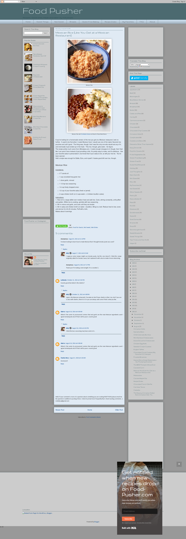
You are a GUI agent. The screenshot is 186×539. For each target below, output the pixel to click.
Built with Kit (129, 528)
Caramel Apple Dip (140, 378)
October (137, 320)
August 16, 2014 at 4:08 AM (74, 343)
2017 (133, 290)
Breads (73, 22)
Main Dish (133, 175)
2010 (133, 311)
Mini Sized (133, 178)
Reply (62, 245)
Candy (132, 117)
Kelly (67, 253)
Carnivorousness (136, 120)
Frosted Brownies (140, 357)
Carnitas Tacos (139, 387)
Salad (132, 216)
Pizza (131, 202)
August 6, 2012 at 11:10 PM (77, 239)
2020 (133, 281)
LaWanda (64, 280)
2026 (133, 263)
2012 (133, 305)
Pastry (132, 195)
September (138, 323)
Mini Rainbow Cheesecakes (143, 337)
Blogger (96, 522)
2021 (133, 278)
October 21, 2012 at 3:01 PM (75, 280)
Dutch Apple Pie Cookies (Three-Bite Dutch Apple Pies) (40, 97)
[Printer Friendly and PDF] (62, 226)
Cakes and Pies (135, 113)
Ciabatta (137, 390)
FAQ (142, 22)
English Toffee (139, 349)
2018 (133, 287)
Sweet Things (42, 22)
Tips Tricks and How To (138, 240)
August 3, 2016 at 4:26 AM (78, 358)
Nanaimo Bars (139, 332)
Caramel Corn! (139, 367)
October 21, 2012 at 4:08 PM (80, 294)
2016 (133, 293)
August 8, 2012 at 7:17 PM (82, 265)
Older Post (119, 410)
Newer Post (60, 410)
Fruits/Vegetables (136, 154)
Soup (132, 226)
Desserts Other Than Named (140, 144)
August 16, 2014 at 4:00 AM (74, 312)
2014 (133, 299)
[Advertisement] (36, 183)
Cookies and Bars (136, 141)
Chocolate (133, 127)
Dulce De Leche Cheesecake (144, 340)
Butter (132, 110)
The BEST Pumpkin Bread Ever (145, 365)
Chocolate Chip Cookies (139, 130)
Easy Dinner (134, 147)
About (152, 22)
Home (28, 22)
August (137, 326)
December (138, 314)
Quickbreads (134, 212)
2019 (133, 284)
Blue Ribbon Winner (137, 100)
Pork (131, 205)
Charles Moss (65, 358)
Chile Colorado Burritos (142, 334)
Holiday (132, 168)
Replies (65, 249)
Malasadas (138, 375)
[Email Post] (69, 225)
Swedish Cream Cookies (142, 346)
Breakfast (133, 106)
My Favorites (128, 22)
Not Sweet (59, 22)
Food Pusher (53, 10)
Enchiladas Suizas (85, 134)
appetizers (134, 89)
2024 (133, 269)
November (138, 317)
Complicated (134, 137)
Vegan (132, 243)
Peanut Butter (135, 199)
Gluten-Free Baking (90, 22)
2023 (133, 272)
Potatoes (133, 209)
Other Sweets (135, 192)
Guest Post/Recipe (136, 164)
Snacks (133, 222)
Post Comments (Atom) (93, 417)
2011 (133, 308)
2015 (133, 296)
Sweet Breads (135, 233)
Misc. (131, 182)
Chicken (133, 123)
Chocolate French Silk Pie (143, 384)
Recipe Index (110, 22)
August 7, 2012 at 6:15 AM (80, 253)
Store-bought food (136, 229)
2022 (133, 275)
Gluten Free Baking (137, 158)
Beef (131, 93)
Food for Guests (78, 227)
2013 (133, 302)
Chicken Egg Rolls (140, 343)
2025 (133, 266)
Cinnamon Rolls (135, 134)
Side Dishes (94, 227)
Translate (146, 66)
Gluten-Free (134, 161)
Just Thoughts (135, 171)
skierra (63, 312)
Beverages (134, 96)
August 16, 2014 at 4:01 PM (80, 328)
